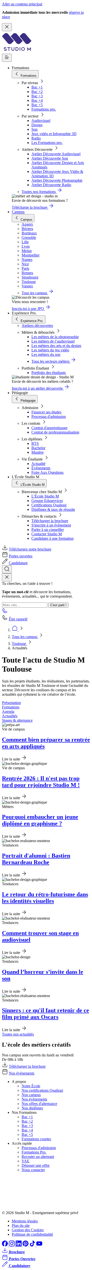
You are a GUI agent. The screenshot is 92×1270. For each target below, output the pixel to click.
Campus (18, 212)
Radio (36, 138)
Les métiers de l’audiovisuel (53, 341)
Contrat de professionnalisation (55, 432)
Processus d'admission (48, 416)
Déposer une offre (36, 1165)
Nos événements (21, 1073)
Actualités (9, 716)
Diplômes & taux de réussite (53, 509)
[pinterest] (26, 1245)
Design (36, 125)
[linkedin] (19, 1245)
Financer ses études (46, 412)
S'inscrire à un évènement (51, 525)
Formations (10, 707)
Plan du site (21, 1225)
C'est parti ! (58, 605)
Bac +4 (37, 100)
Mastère (37, 452)
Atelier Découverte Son (49, 158)
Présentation (11, 703)
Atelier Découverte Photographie (56, 180)
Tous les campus (25, 637)
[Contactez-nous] (5, 612)
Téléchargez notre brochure (30, 549)
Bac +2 (37, 92)
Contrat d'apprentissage (49, 428)
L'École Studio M (45, 496)
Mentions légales (25, 1221)
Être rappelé (18, 619)
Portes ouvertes (20, 556)
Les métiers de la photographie (55, 337)
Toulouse (19, 643)
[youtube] (39, 1245)
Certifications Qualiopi (48, 505)
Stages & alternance (17, 720)
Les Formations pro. (47, 143)
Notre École (31, 1086)
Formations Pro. (34, 1152)
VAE (25, 1161)
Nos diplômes (32, 1108)
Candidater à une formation (52, 538)
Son (34, 129)
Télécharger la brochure (49, 521)
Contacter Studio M (46, 534)
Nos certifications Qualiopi (42, 1090)
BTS (35, 443)
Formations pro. (43, 109)
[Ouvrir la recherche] (7, 569)
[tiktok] (32, 1245)
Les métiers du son (45, 354)
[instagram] (12, 1245)
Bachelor (38, 448)
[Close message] (7, 27)
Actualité (38, 464)
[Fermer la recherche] (7, 577)
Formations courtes (36, 1139)
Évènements (40, 468)
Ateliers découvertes (37, 325)
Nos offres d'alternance (39, 1104)
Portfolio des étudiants (48, 373)
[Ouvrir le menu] (7, 58)
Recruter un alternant (38, 1157)
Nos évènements (34, 1099)
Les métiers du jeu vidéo (50, 350)
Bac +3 (37, 96)
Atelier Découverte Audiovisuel (55, 154)
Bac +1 (37, 87)
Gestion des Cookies (28, 1230)
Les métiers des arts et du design (56, 346)
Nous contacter (33, 1170)
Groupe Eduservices (47, 501)
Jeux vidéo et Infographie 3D (54, 134)
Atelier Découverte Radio (51, 185)
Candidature (18, 563)
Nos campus (31, 1095)
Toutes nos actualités (18, 1034)
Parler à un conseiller (47, 529)
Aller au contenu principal (22, 4)
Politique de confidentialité (32, 1234)
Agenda (8, 711)
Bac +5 (37, 105)
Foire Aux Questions (47, 472)
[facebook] (5, 1245)
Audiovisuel (40, 120)
